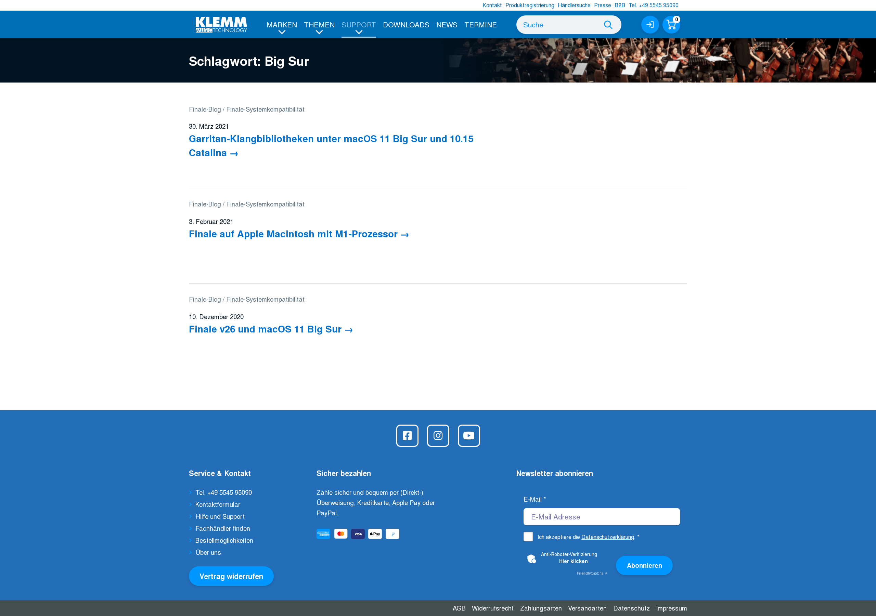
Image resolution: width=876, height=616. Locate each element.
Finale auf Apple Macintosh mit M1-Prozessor (293, 233)
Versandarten (587, 607)
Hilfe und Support (220, 516)
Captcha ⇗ (592, 573)
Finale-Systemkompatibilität (265, 108)
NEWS (447, 24)
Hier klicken (573, 560)
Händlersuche (574, 5)
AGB (459, 607)
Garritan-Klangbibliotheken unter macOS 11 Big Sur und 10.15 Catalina (331, 145)
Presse (602, 5)
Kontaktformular (217, 504)
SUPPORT (359, 24)
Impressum (671, 607)
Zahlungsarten (541, 607)
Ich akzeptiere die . (589, 537)
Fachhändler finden (222, 528)
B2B (620, 5)
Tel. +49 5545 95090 (654, 5)
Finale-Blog (205, 108)
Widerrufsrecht (493, 607)
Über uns (208, 552)
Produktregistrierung (529, 5)
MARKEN (282, 24)
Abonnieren (644, 565)
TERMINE (480, 24)
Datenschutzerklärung (607, 537)
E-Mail (535, 498)
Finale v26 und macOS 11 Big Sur (265, 328)
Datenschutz (631, 607)
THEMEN (319, 24)
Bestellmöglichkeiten (224, 540)
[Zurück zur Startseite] (221, 25)
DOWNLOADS (406, 24)
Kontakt (492, 5)
